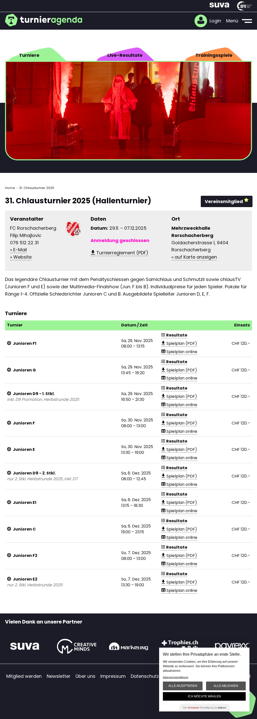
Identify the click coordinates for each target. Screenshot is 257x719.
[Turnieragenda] (46, 20)
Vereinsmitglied (224, 201)
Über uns (85, 676)
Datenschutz (145, 676)
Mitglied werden (24, 676)
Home (10, 187)
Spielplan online (181, 352)
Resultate (176, 335)
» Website (21, 257)
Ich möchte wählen (204, 696)
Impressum (113, 676)
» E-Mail (18, 250)
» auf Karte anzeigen (194, 257)
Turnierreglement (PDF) (121, 253)
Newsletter (59, 676)
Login (215, 21)
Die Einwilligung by (204, 707)
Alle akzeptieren (182, 686)
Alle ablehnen (226, 686)
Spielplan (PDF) (181, 343)
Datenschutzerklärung (175, 677)
